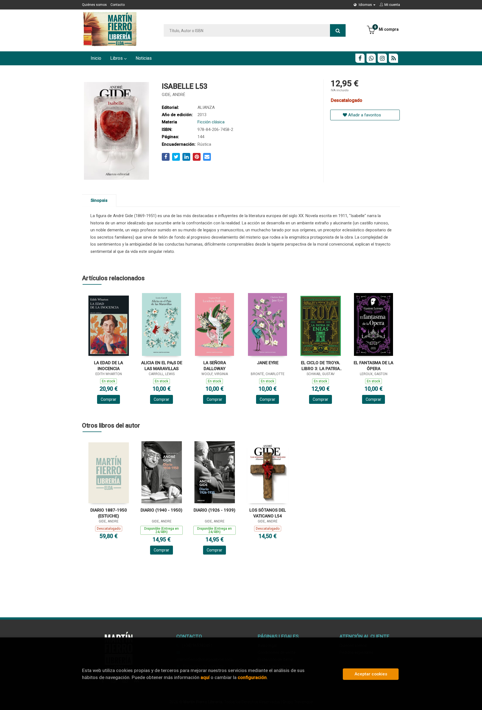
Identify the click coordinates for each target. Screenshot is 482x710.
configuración (252, 677)
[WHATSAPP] (371, 58)
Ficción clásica (211, 121)
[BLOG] (393, 58)
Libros (117, 58)
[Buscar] (338, 30)
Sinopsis (99, 200)
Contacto (117, 5)
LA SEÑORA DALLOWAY (214, 365)
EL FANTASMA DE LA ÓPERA (373, 365)
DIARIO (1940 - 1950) (161, 510)
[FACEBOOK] (360, 58)
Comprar (108, 399)
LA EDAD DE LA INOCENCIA (108, 365)
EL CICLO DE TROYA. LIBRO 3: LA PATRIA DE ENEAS (320, 365)
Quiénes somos (94, 5)
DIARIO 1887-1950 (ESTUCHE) (108, 513)
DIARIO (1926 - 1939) (214, 510)
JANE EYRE (267, 362)
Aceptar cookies (371, 674)
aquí (205, 677)
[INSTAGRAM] (382, 58)
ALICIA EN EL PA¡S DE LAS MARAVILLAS (161, 365)
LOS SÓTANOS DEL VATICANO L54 (267, 513)
